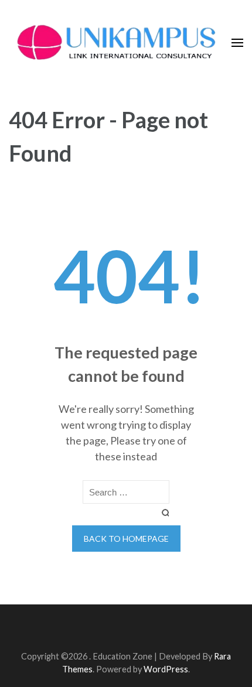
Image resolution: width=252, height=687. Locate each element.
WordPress (166, 669)
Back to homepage (126, 539)
